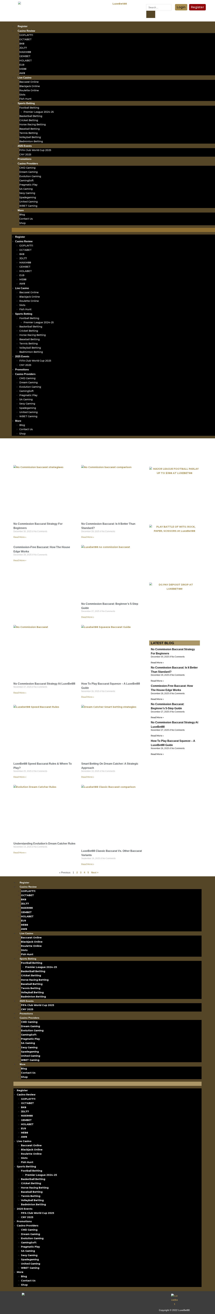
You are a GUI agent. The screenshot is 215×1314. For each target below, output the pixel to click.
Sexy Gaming (27, 193)
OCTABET (25, 39)
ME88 (22, 68)
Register (23, 26)
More (21, 210)
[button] (181, 7)
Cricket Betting (28, 120)
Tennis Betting (28, 133)
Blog (22, 214)
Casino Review (26, 30)
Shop (22, 223)
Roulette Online (29, 90)
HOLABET (25, 60)
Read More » (19, 537)
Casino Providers (28, 163)
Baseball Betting (29, 128)
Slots (22, 94)
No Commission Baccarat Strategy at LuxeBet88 (44, 683)
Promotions (24, 159)
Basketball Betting (30, 116)
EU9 (21, 64)
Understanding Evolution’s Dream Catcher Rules (44, 843)
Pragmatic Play (28, 184)
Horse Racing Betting (32, 124)
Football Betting (29, 107)
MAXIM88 (25, 52)
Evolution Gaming (30, 176)
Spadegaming (27, 197)
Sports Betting (26, 103)
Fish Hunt (25, 98)
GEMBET (24, 56)
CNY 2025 (25, 154)
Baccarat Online (29, 81)
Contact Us (26, 218)
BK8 (21, 43)
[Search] (150, 14)
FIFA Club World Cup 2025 (35, 150)
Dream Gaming (28, 171)
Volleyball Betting (30, 137)
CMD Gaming (27, 167)
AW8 (22, 73)
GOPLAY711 (26, 35)
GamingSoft (26, 180)
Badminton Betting (31, 141)
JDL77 (23, 47)
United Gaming (28, 201)
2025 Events (25, 145)
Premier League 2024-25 (39, 111)
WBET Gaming (28, 205)
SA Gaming (26, 188)
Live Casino (24, 77)
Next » (94, 872)
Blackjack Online (29, 86)
